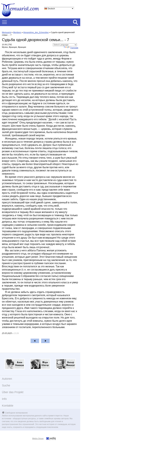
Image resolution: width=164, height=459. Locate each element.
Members (17, 32)
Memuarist (6, 32)
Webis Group (38, 438)
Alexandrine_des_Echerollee (36, 32)
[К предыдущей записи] (35, 341)
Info (4, 398)
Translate (74, 48)
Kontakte (7, 405)
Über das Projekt (12, 392)
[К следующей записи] (45, 341)
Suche (6, 385)
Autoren (7, 378)
